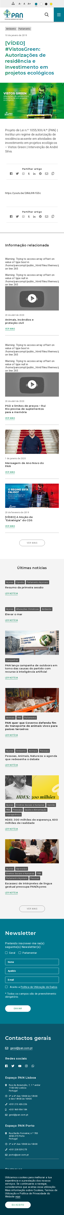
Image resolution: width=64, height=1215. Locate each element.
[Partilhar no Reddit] (40, 174)
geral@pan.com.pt (21, 1048)
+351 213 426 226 (18, 1104)
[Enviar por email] (46, 174)
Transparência (13, 814)
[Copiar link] (52, 174)
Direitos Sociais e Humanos (30, 805)
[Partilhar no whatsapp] (23, 174)
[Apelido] (32, 970)
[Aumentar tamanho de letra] (29, 4)
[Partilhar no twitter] (17, 174)
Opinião (20, 582)
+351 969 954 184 (18, 1109)
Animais (10, 718)
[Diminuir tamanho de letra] (20, 4)
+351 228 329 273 (18, 1149)
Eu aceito (18, 1205)
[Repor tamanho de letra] (24, 4)
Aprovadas (21, 869)
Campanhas (12, 660)
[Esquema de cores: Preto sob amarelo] (51, 4)
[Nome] (32, 961)
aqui (17, 1196)
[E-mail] (32, 979)
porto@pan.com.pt (19, 1154)
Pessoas (44, 751)
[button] (59, 15)
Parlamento (24, 29)
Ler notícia (11, 593)
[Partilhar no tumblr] (28, 174)
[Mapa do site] (13, 3)
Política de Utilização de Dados (39, 987)
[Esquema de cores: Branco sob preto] (46, 4)
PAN (19, 718)
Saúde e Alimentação (35, 810)
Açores (9, 582)
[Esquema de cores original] (36, 4)
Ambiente (11, 29)
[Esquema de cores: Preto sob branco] (41, 4)
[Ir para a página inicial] (13, 15)
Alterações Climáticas (27, 609)
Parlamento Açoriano (37, 582)
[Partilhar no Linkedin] (34, 174)
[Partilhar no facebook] (12, 174)
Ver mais (10, 329)
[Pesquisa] (47, 14)
